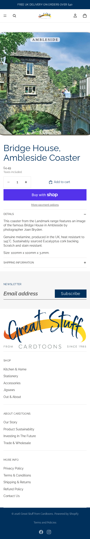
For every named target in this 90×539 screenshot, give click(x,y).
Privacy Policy (13, 468)
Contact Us (11, 496)
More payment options (45, 204)
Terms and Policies (45, 522)
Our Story (10, 422)
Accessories (12, 383)
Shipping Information (18, 262)
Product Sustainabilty (18, 429)
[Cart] (85, 16)
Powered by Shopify (66, 513)
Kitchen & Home (14, 369)
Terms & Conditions (17, 475)
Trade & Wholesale (17, 443)
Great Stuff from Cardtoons (37, 513)
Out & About (12, 397)
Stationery (10, 376)
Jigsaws (9, 390)
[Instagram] (49, 532)
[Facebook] (41, 532)
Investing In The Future (19, 436)
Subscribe (70, 293)
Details (8, 214)
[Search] (14, 16)
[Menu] (5, 16)
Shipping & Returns (17, 482)
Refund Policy (13, 489)
